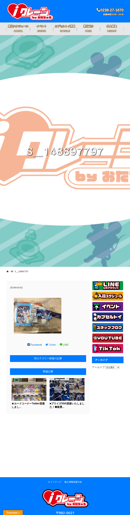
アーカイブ (98, 367)
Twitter (52, 344)
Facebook (36, 344)
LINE (65, 344)
